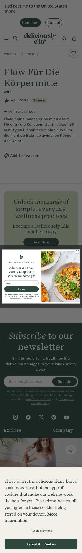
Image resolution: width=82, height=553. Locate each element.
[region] (41, 510)
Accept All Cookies (41, 544)
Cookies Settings (41, 530)
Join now (21, 289)
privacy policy (17, 298)
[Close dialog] (77, 252)
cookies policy (28, 298)
